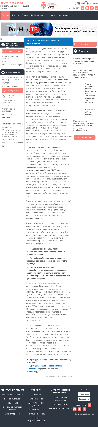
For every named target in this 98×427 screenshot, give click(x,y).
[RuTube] (92, 8)
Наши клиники (64, 15)
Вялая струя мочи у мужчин (90, 111)
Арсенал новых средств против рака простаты (12, 79)
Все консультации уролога (10, 57)
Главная (5, 15)
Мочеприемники (9, 127)
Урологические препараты (8, 110)
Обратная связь (84, 389)
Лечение (5, 106)
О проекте (50, 15)
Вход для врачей (12, 414)
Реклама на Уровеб (36, 414)
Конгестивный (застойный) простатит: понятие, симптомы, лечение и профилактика (84, 125)
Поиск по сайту (85, 44)
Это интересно (36, 399)
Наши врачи (7, 62)
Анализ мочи (7, 117)
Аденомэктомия (9, 114)
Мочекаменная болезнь (12, 124)
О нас (4, 146)
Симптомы (6, 83)
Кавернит (6, 121)
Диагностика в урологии (8, 101)
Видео (25, 15)
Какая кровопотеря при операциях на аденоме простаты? (84, 61)
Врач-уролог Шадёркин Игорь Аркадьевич (50, 359)
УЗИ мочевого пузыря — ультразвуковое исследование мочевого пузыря (11, 133)
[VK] (82, 8)
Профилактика (36, 15)
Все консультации (12, 399)
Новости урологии (36, 410)
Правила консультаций (12, 65)
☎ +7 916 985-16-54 (11, 3)
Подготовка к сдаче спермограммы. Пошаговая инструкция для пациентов (84, 73)
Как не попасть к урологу (60, 408)
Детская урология (12, 90)
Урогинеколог (8, 140)
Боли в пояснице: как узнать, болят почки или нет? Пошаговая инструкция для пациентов (90, 93)
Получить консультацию (12, 51)
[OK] (84, 409)
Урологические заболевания (8, 96)
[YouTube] (87, 8)
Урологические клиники (12, 143)
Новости (15, 15)
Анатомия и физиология (12, 86)
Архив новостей (85, 137)
